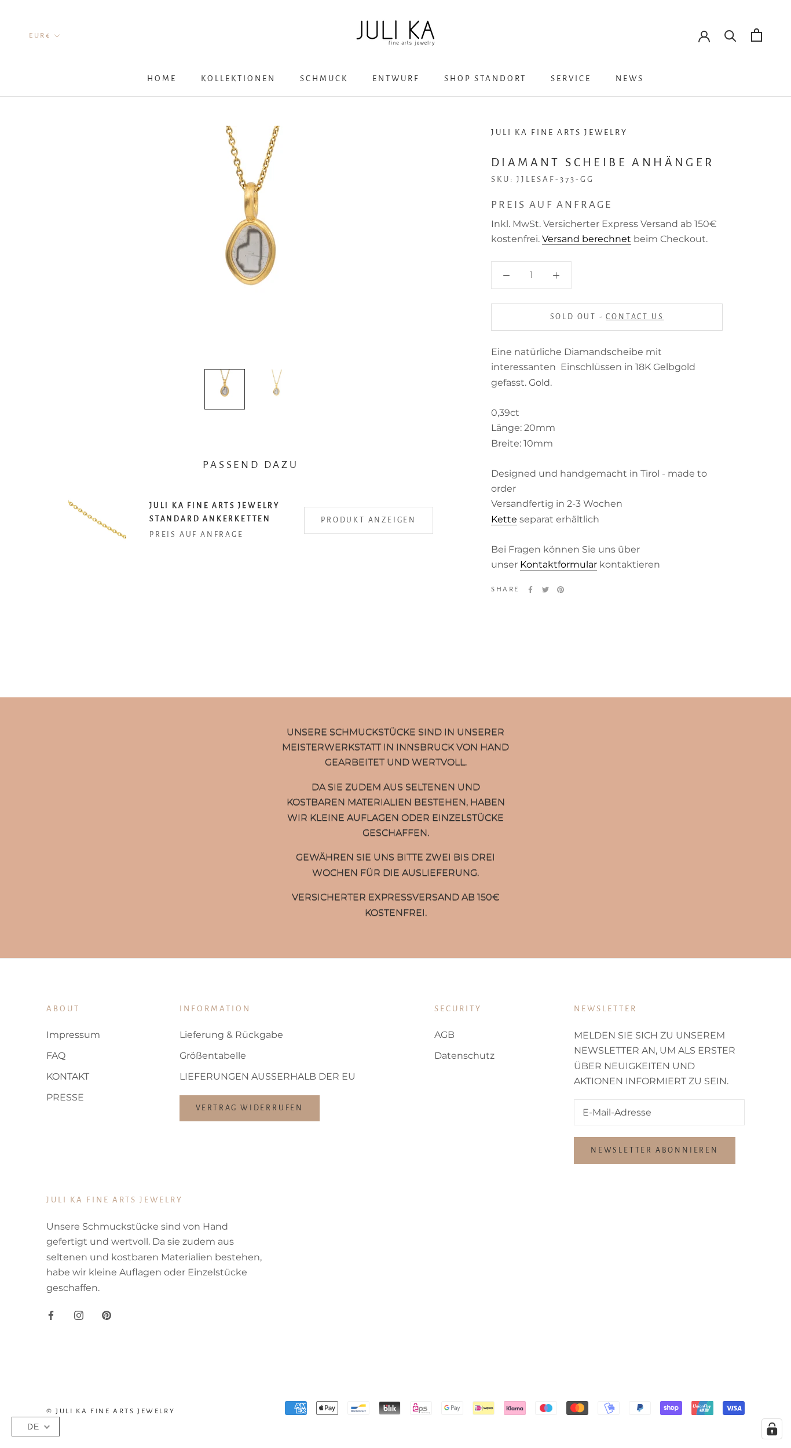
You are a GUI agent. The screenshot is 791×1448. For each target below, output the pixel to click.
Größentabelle (213, 1055)
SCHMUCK (324, 78)
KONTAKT (67, 1076)
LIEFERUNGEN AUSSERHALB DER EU (268, 1076)
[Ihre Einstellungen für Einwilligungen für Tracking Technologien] (772, 1429)
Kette (504, 519)
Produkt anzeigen (368, 520)
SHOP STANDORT (485, 78)
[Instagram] (78, 1314)
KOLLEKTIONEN (238, 78)
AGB (444, 1034)
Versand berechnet (586, 239)
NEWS (630, 78)
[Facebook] (530, 589)
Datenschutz (464, 1055)
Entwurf (396, 78)
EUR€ (39, 35)
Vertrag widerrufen (249, 1108)
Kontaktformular (558, 564)
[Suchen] (730, 35)
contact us (635, 317)
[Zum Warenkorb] (756, 35)
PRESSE (65, 1097)
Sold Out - (607, 317)
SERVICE (571, 78)
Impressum (73, 1034)
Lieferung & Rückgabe (231, 1034)
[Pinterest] (560, 589)
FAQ (55, 1055)
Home (162, 78)
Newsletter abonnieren (655, 1150)
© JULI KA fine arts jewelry (110, 1411)
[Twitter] (545, 589)
